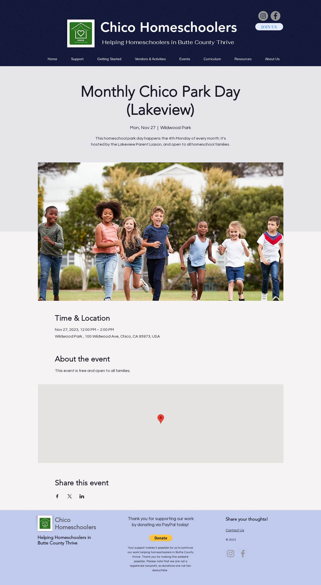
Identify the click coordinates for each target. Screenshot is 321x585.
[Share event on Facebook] (57, 496)
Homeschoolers (188, 27)
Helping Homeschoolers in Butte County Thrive (168, 42)
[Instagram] (263, 16)
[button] (160, 538)
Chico (120, 27)
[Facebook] (275, 16)
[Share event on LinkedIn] (81, 496)
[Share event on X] (69, 496)
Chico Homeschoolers (75, 523)
